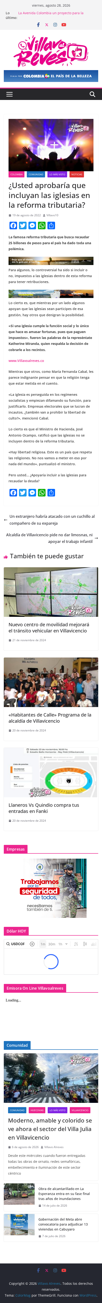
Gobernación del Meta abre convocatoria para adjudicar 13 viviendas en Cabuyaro (63, 1224)
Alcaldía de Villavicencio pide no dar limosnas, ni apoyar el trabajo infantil (49, 538)
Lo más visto (57, 174)
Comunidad (36, 174)
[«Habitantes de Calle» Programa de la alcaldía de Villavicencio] (51, 660)
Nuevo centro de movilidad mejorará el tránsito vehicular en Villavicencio (49, 627)
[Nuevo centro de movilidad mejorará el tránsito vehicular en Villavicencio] (51, 570)
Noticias (76, 174)
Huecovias (37, 1110)
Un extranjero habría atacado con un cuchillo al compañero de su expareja (52, 520)
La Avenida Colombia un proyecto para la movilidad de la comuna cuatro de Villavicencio (55, 15)
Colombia (16, 174)
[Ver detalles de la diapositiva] (51, 76)
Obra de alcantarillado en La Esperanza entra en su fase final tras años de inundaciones (64, 1193)
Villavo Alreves (54, 1147)
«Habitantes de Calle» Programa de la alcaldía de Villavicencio (50, 718)
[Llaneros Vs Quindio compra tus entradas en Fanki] (51, 751)
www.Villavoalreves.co (26, 360)
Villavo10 (52, 215)
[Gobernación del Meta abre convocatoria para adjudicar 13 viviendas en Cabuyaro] (19, 1228)
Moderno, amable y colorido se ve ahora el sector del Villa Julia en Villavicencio (50, 1128)
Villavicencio (80, 1110)
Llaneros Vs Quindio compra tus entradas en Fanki (44, 808)
